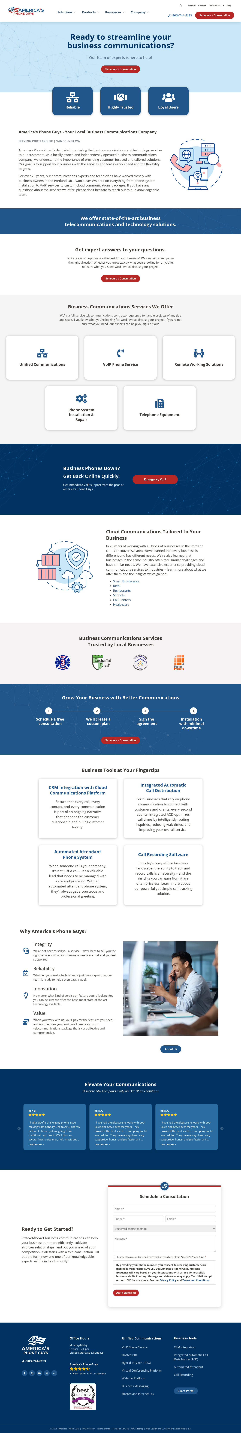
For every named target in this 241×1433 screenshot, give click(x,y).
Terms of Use (103, 1428)
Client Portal (215, 5)
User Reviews (98, 1373)
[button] (181, 6)
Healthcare (121, 604)
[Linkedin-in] (39, 1373)
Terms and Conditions (195, 1280)
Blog (229, 5)
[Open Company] (147, 12)
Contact (202, 5)
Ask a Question (126, 1292)
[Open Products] (98, 12)
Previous (19, 1128)
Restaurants (122, 590)
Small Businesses (126, 581)
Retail (117, 586)
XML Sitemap (137, 1428)
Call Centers (122, 600)
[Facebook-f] (25, 1373)
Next (222, 1128)
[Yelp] (54, 1373)
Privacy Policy (168, 1280)
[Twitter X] (47, 1373)
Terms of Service (120, 1428)
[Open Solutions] (74, 12)
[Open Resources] (123, 12)
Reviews (191, 5)
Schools (119, 595)
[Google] (32, 1373)
